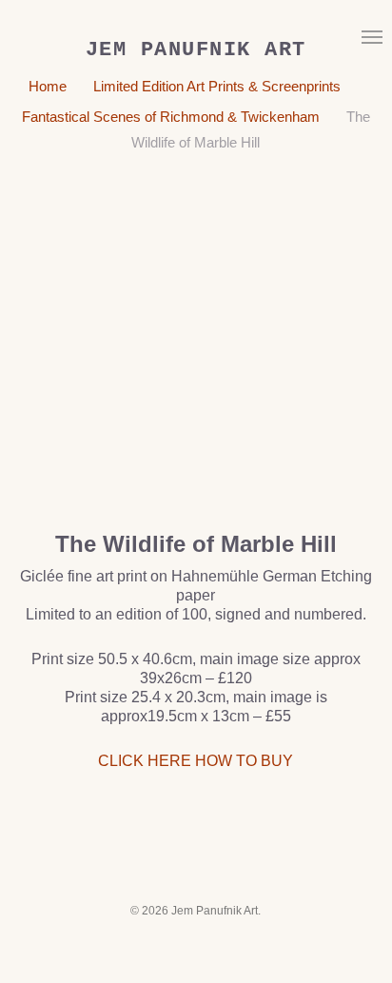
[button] (372, 36)
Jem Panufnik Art (196, 50)
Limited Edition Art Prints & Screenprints (217, 86)
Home (48, 86)
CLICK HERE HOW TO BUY (195, 761)
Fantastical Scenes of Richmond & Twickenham (171, 117)
